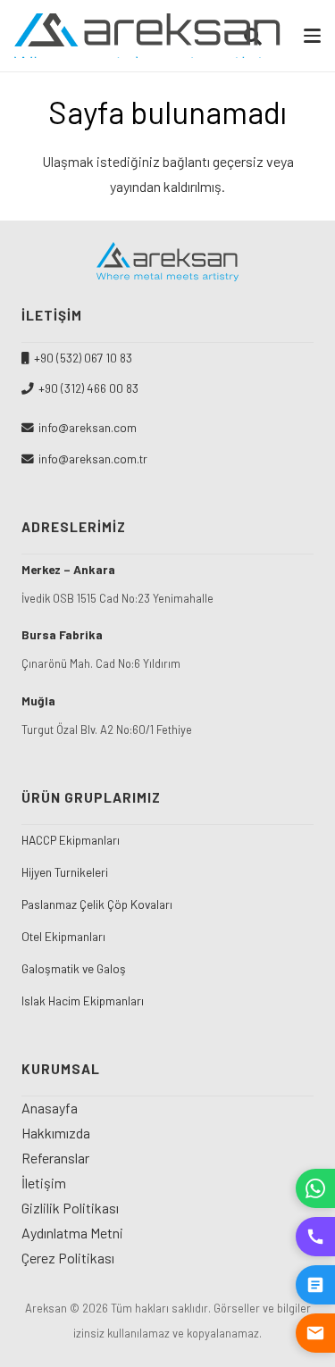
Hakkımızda (55, 1132)
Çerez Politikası (67, 1257)
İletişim (43, 1182)
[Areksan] (148, 35)
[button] (312, 35)
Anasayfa (49, 1107)
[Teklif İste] (315, 1284)
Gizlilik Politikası (70, 1207)
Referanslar (55, 1157)
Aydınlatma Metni (72, 1232)
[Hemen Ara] (315, 1236)
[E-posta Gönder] (315, 1333)
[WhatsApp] (315, 1188)
